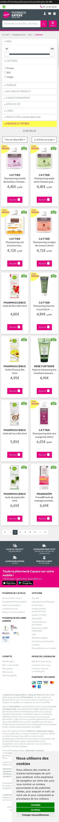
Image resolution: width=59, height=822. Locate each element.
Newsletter (37, 618)
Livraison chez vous (41, 665)
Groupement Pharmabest (14, 602)
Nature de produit (18, 92)
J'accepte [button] (35, 804)
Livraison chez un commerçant (40, 670)
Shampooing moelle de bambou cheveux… (14, 180)
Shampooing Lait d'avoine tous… (15, 244)
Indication (23, 117)
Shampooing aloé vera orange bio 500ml (44, 435)
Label (10, 111)
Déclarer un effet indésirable (40, 630)
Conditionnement (18, 98)
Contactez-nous (10, 609)
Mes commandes (10, 665)
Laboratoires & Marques (43, 602)
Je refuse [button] (35, 809)
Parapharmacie (18, 35)
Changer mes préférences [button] (35, 815)
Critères (11, 61)
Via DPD (14, 562)
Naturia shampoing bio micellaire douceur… (44, 371)
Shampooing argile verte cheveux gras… (44, 180)
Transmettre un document (39, 624)
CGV (34, 634)
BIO (9, 72)
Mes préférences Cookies (44, 648)
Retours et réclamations (13, 612)
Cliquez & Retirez (14, 550)
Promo (10, 68)
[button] (14, 140)
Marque (11, 85)
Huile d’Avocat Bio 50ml (15, 371)
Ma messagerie (9, 676)
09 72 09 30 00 (44, 562)
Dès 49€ (44, 551)
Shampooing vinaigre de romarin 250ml (44, 244)
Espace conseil (39, 615)
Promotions (37, 605)
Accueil (5, 35)
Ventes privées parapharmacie (39, 610)
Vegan (10, 77)
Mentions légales (40, 638)
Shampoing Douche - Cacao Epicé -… (44, 308)
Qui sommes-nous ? (12, 598)
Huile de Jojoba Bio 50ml (15, 499)
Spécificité (13, 104)
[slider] (6, 54)
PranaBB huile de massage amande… (44, 499)
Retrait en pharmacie (41, 662)
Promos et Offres (17, 124)
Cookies (36, 645)
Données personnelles (43, 641)
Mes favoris (7, 672)
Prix (8, 42)
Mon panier (7, 669)
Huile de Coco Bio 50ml (15, 434)
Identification (8, 662)
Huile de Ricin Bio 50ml (15, 306)
